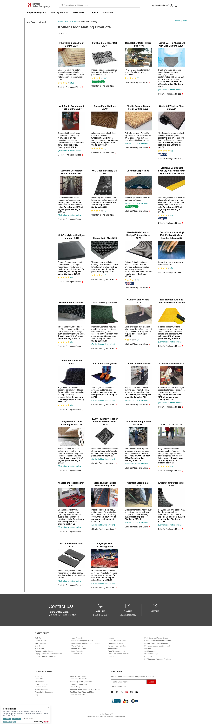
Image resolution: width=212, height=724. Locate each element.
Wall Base (38, 638)
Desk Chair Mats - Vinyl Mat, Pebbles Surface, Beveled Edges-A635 (171, 235)
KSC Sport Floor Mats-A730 (71, 545)
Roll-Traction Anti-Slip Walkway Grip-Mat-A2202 (172, 301)
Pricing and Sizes (69, 87)
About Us (38, 676)
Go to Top (207, 719)
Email (177, 20)
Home (60, 21)
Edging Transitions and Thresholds (48, 654)
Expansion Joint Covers (44, 651)
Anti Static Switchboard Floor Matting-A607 (71, 107)
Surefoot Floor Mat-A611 (71, 302)
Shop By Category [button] (35, 12)
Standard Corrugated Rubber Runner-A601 (71, 172)
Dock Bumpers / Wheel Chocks (156, 638)
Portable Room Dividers (117, 646)
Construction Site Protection (45, 656)
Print (185, 20)
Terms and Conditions (78, 684)
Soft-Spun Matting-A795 (104, 363)
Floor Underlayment (115, 643)
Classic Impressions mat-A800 (71, 484)
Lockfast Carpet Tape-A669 (138, 172)
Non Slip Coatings (151, 654)
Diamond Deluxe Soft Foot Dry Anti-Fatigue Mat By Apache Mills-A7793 (171, 170)
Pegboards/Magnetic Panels (82, 640)
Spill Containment (151, 651)
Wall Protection (40, 643)
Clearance (108, 12)
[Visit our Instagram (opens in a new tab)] (131, 692)
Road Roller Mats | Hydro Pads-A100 (138, 44)
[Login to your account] (171, 5)
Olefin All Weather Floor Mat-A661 (171, 107)
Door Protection (77, 651)
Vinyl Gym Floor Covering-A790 (104, 545)
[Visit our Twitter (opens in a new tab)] (122, 692)
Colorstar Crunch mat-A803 (71, 362)
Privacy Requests (41, 689)
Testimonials (39, 681)
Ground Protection (78, 648)
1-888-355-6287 (120, 716)
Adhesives (112, 656)
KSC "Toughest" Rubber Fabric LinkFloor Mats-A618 (105, 421)
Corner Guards (40, 640)
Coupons (94, 12)
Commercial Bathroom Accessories (158, 640)
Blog (36, 695)
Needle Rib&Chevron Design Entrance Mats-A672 (138, 235)
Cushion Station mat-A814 (138, 301)
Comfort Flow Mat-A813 (171, 363)
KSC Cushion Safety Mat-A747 (105, 172)
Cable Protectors (77, 646)
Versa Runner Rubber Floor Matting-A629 (105, 484)
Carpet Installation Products (118, 654)
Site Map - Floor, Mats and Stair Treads (85, 689)
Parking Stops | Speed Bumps (156, 643)
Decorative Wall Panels (117, 640)
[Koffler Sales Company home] (39, 5)
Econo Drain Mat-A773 (105, 238)
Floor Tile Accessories (116, 651)
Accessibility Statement (44, 692)
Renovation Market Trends (80, 679)
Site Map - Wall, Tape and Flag (82, 692)
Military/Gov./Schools (78, 676)
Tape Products (77, 638)
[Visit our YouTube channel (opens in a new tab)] (112, 692)
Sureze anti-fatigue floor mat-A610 (138, 423)
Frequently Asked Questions (81, 681)
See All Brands (71, 21)
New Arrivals (78, 12)
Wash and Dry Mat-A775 (104, 302)
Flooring (111, 638)
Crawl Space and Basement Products (85, 643)
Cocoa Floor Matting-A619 (105, 107)
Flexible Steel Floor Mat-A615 (105, 44)
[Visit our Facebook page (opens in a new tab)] (117, 692)
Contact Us (39, 679)
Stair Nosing (39, 648)
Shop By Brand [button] (58, 12)
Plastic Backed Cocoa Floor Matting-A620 (138, 107)
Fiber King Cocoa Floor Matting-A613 (71, 44)
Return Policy (75, 687)
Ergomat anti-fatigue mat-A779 (171, 484)
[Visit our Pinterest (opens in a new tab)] (127, 692)
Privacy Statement (42, 684)
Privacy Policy (40, 687)
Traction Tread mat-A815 (138, 363)
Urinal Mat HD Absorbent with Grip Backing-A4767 (172, 44)
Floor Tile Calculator (77, 695)
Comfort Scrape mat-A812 (138, 484)
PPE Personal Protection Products (157, 659)
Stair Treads (39, 646)
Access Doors (76, 654)
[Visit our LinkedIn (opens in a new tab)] (136, 692)
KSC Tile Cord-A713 (171, 424)
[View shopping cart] (175, 5)
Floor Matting (113, 648)
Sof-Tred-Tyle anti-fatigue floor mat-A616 (71, 236)
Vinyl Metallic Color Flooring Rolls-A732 (71, 423)
